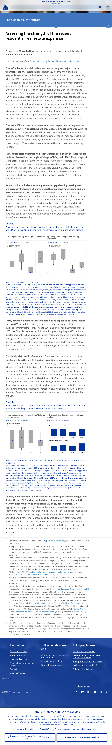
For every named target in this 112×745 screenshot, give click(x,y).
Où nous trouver (17, 673)
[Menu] (107, 7)
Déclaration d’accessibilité (85, 665)
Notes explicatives (18, 659)
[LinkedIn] (82, 692)
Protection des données (84, 652)
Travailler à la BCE (18, 656)
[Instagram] (88, 692)
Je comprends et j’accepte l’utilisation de (30, 737)
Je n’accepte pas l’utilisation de (82, 737)
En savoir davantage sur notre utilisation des (77, 729)
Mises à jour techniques (52, 661)
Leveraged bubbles (56, 541)
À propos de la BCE (18, 652)
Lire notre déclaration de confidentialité (32, 729)
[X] (76, 692)
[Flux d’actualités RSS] (107, 692)
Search (100, 7)
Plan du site (8, 679)
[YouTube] (95, 692)
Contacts (14, 669)
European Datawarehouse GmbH (75, 589)
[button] (107, 2)
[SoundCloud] (101, 692)
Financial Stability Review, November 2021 (51, 62)
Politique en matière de (87, 662)
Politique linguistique (82, 669)
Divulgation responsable (52, 665)
